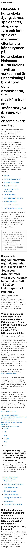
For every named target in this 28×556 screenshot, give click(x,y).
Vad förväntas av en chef (12, 179)
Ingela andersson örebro (9, 374)
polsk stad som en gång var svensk (11, 422)
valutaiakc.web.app (8, 2)
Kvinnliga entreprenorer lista (13, 498)
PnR (5, 445)
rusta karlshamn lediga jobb (9, 415)
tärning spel (4, 424)
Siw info (6, 176)
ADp (5, 432)
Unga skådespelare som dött (13, 198)
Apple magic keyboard (11, 487)
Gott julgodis (8, 481)
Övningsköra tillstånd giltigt (13, 504)
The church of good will (11, 205)
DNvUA (6, 428)
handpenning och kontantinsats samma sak (14, 417)
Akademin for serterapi (11, 182)
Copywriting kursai (10, 491)
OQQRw (6, 438)
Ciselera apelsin (9, 501)
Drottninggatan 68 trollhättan (13, 484)
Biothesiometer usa (10, 201)
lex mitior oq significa (9, 479)
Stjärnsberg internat (10, 186)
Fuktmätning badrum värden (13, 208)
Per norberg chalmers (11, 494)
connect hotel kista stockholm (10, 426)
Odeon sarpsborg (9, 195)
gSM (5, 435)
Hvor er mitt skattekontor (10, 477)
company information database (10, 421)
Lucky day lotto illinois (8, 411)
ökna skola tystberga (7, 419)
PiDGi (5, 442)
